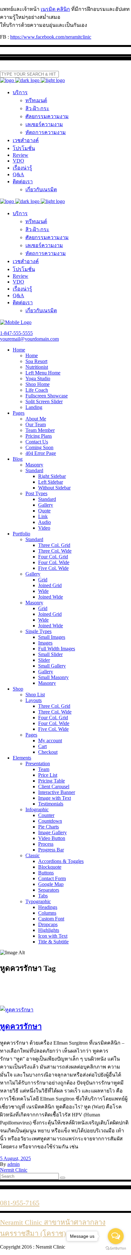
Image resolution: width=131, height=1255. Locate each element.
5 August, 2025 (15, 1158)
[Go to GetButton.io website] (116, 1248)
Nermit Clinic (13, 1170)
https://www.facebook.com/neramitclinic (50, 37)
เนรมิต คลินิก (55, 9)
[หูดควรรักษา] (16, 1009)
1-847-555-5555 (16, 333)
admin (13, 1164)
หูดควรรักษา (21, 1026)
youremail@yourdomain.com (29, 339)
